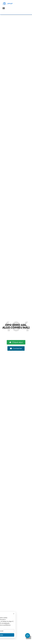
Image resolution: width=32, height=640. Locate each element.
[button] (4, 8)
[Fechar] (14, 614)
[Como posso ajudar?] (27, 635)
